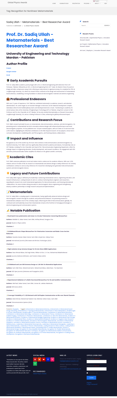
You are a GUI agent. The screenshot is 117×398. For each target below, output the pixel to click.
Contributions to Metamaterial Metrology (18, 314)
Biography (16, 309)
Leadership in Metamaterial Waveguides (54, 324)
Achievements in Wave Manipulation (55, 311)
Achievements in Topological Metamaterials (31, 311)
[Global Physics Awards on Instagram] (52, 359)
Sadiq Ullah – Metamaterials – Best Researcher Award (38, 22)
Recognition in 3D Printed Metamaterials (43, 332)
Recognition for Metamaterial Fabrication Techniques (22, 331)
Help (105, 3)
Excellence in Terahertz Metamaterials (17, 321)
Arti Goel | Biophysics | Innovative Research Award (95, 50)
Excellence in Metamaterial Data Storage (63, 317)
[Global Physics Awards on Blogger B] (39, 359)
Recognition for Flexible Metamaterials (58, 329)
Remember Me (93, 373)
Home (54, 3)
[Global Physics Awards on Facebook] (48, 359)
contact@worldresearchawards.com (70, 369)
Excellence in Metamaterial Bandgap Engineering (35, 317)
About (97, 3)
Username (93, 358)
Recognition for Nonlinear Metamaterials (18, 332)
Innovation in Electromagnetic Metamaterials (43, 321)
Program (86, 3)
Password (93, 366)
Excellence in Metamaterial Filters (16, 319)
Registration (76, 3)
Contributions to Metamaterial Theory (43, 314)
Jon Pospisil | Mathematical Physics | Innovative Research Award (94, 45)
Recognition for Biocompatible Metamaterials (33, 329)
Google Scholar (11, 71)
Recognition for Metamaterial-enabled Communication (55, 331)
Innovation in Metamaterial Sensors (51, 322)
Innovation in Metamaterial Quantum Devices (27, 322)
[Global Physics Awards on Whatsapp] (35, 364)
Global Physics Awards (17, 2)
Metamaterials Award (28, 327)
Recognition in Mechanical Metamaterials (27, 334)
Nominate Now (64, 3)
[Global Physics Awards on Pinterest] (35, 359)
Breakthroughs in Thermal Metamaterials (34, 312)
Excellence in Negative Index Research (62, 319)
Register (89, 382)
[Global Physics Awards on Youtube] (44, 359)
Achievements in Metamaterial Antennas (38, 309)
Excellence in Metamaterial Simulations (38, 319)
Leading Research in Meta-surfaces (53, 326)
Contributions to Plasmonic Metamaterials (29, 316)
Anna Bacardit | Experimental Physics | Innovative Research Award (95, 39)
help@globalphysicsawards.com (69, 361)
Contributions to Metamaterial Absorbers (60, 312)
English (97, 1)
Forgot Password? (92, 384)
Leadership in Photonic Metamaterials (31, 326)
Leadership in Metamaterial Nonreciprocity (28, 324)
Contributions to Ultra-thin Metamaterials (55, 316)
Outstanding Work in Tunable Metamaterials (49, 327)
